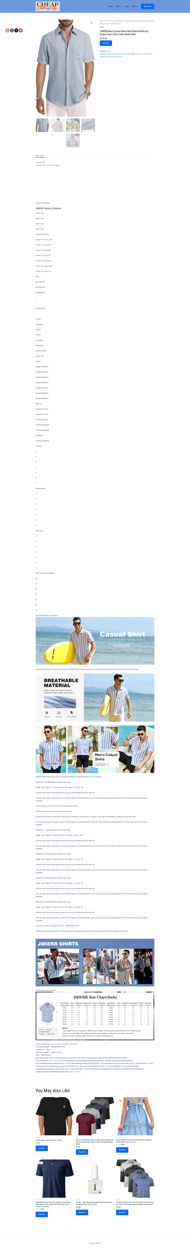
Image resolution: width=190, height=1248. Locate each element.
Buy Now (106, 43)
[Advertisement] (95, 188)
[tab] (40, 157)
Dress (128, 54)
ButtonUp (112, 54)
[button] (121, 6)
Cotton (123, 54)
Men (106, 21)
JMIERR (132, 54)
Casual (118, 54)
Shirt (141, 54)
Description (40, 157)
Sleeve (102, 57)
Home (111, 6)
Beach (106, 54)
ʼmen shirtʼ (118, 57)
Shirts (111, 21)
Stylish (112, 57)
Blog (127, 6)
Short (150, 54)
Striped (107, 57)
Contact (134, 6)
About (118, 6)
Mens (138, 54)
